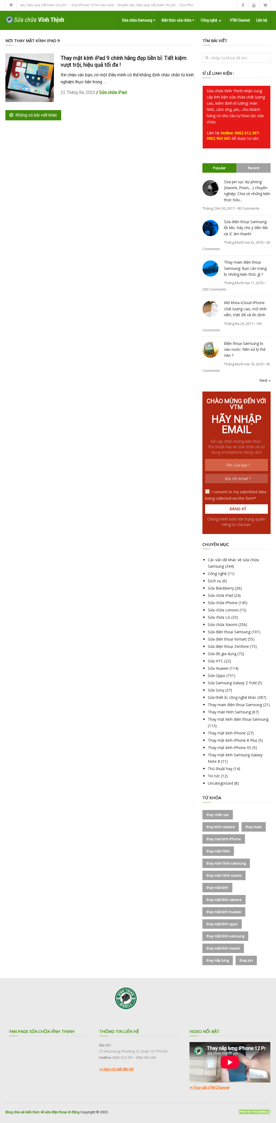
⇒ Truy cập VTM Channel (209, 1087)
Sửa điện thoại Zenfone (228, 646)
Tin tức (214, 775)
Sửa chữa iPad (113, 92)
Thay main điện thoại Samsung (235, 704)
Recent (253, 167)
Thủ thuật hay (220, 768)
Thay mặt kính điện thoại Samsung (238, 719)
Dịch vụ (214, 580)
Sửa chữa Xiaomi (222, 624)
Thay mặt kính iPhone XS (229, 747)
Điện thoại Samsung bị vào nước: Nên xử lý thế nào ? (244, 349)
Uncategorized (220, 783)
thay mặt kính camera (224, 899)
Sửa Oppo (216, 675)
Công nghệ (209, 20)
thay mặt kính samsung (225, 936)
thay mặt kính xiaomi (223, 948)
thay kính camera (220, 826)
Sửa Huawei (218, 668)
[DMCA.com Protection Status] (254, 1113)
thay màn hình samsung (226, 863)
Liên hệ (261, 20)
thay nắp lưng (217, 960)
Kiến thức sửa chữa (177, 20)
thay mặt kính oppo (222, 923)
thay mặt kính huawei (223, 911)
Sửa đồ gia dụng (222, 653)
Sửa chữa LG (219, 617)
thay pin (246, 960)
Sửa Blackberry (221, 588)
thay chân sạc (217, 814)
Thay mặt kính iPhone (227, 733)
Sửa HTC (215, 660)
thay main (254, 826)
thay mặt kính (217, 887)
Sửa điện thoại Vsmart (227, 639)
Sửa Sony (216, 690)
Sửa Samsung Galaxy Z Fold (232, 682)
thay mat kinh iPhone (223, 838)
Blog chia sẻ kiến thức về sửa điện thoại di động (42, 1112)
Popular (219, 167)
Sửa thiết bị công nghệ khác (232, 697)
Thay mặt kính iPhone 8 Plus (232, 740)
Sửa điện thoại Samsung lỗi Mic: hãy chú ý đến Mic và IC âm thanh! (246, 227)
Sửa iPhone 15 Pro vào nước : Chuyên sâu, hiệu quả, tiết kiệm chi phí (112, 5)
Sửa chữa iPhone (222, 602)
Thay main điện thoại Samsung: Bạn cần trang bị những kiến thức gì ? (245, 268)
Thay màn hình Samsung (229, 711)
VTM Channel (240, 20)
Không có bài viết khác (36, 115)
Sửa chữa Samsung (137, 20)
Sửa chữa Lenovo (223, 609)
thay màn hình (218, 851)
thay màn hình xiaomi (224, 875)
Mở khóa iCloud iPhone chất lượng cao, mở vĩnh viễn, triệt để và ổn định (245, 308)
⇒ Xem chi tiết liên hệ (116, 1069)
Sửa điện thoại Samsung (229, 631)
